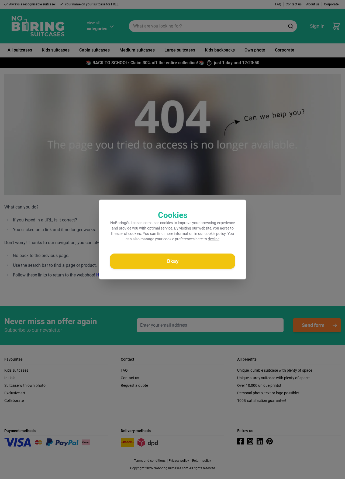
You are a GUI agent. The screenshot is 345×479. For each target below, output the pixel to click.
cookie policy (215, 233)
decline (213, 239)
